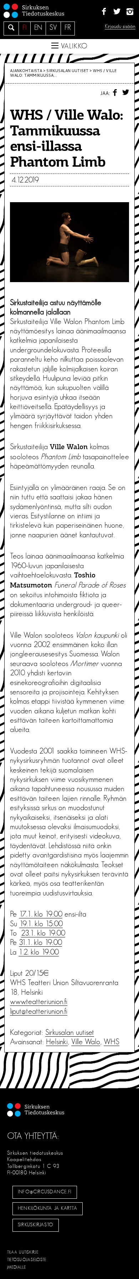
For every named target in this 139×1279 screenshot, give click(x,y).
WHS (111, 1042)
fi (24, 27)
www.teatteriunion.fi (38, 1001)
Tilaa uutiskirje (23, 1252)
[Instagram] (129, 12)
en (38, 27)
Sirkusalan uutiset (67, 70)
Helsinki (57, 1042)
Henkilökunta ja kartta (47, 1208)
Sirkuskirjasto (35, 1224)
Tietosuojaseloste (27, 1259)
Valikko (73, 46)
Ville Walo (85, 1042)
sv (53, 27)
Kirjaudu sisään (120, 26)
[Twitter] (116, 12)
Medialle (16, 1267)
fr (68, 27)
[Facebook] (103, 12)
